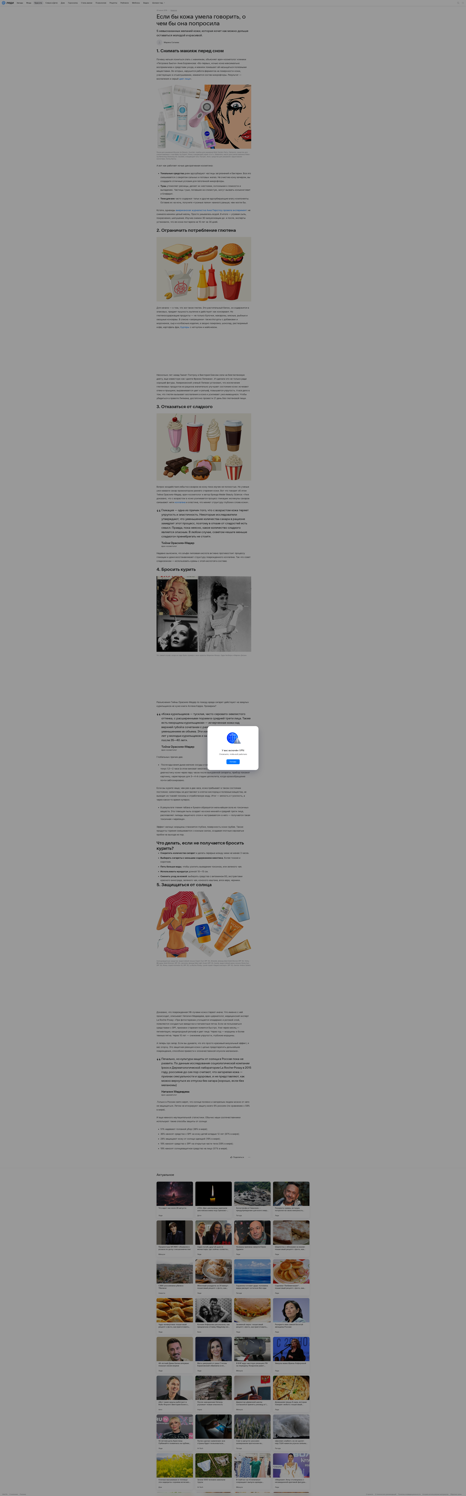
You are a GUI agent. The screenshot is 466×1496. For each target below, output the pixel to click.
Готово (233, 762)
